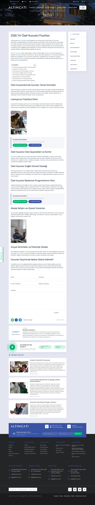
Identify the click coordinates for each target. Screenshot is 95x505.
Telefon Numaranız (43, 283)
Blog (10, 449)
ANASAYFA (32, 7)
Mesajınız (13, 290)
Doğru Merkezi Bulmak (29, 447)
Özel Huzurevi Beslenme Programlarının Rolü (24, 74)
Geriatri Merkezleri (74, 47)
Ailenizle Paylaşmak (29, 449)
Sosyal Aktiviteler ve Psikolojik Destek (22, 78)
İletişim (10, 451)
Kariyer (10, 447)
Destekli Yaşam (44, 447)
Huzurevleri (45, 11)
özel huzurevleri (22, 40)
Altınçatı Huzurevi (16, 53)
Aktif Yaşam (43, 445)
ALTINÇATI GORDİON (15, 466)
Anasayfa (32, 11)
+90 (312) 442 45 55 (16, 474)
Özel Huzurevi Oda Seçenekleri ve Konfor (23, 71)
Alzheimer (72, 39)
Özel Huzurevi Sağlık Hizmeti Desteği (22, 73)
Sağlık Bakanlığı (24, 267)
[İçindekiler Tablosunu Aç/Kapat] (34, 65)
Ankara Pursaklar (60, 452)
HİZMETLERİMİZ (61, 7)
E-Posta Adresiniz (16, 283)
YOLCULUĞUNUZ (50, 7)
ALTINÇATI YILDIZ (34, 466)
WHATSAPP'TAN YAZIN (21, 145)
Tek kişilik (13, 156)
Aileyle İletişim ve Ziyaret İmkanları (21, 76)
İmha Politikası (13, 489)
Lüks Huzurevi (73, 64)
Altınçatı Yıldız (59, 448)
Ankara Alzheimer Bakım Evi (78, 451)
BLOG (25, 1)
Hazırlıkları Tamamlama (30, 453)
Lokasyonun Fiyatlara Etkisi (20, 69)
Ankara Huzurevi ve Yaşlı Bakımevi (77, 446)
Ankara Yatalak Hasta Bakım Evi (79, 454)
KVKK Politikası (32, 489)
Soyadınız (41, 277)
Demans (72, 43)
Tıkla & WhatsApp (57, 427)
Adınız (12, 277)
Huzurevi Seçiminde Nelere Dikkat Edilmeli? (24, 80)
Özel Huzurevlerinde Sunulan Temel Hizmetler (24, 67)
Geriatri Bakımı (44, 453)
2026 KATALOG (35, 1)
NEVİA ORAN (52, 466)
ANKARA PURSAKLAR (74, 466)
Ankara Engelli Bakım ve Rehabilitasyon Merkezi (77, 449)
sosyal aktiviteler (21, 253)
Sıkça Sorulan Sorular (14, 453)
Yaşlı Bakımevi (73, 68)
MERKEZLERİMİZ (73, 7)
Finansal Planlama (28, 451)
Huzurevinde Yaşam (75, 56)
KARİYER (77, 1)
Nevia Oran (59, 450)
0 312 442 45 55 (15, 1)
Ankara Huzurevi (76, 456)
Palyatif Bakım (43, 451)
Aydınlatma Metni (23, 489)
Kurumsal (11, 445)
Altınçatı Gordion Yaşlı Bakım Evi (63, 446)
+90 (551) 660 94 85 (75, 476)
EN (84, 1)
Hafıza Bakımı (73, 51)
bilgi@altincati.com (16, 477)
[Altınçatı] (17, 7)
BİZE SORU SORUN (36, 145)
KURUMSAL (40, 7)
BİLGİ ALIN (83, 8)
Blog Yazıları (39, 11)
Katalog (11, 455)
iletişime (17, 60)
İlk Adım (26, 445)
